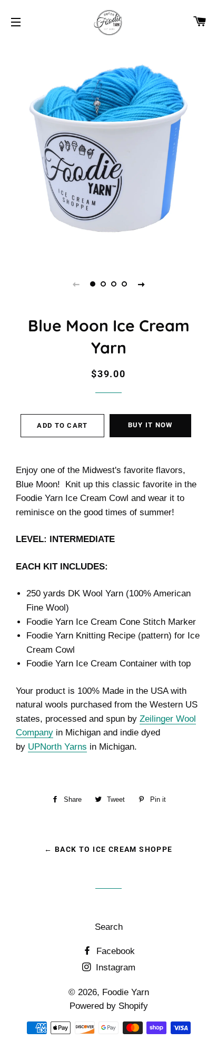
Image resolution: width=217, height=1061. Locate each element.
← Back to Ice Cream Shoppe (108, 849)
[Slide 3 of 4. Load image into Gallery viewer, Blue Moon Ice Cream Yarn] (113, 284)
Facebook (114, 951)
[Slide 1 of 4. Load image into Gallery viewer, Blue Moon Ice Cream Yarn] (92, 284)
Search (109, 927)
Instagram (114, 967)
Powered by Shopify (109, 1006)
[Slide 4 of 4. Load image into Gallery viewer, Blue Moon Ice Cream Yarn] (124, 284)
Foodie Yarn (125, 992)
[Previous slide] (75, 284)
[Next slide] (141, 284)
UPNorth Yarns (57, 747)
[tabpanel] (108, 150)
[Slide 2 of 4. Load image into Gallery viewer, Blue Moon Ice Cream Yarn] (103, 284)
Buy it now (150, 425)
